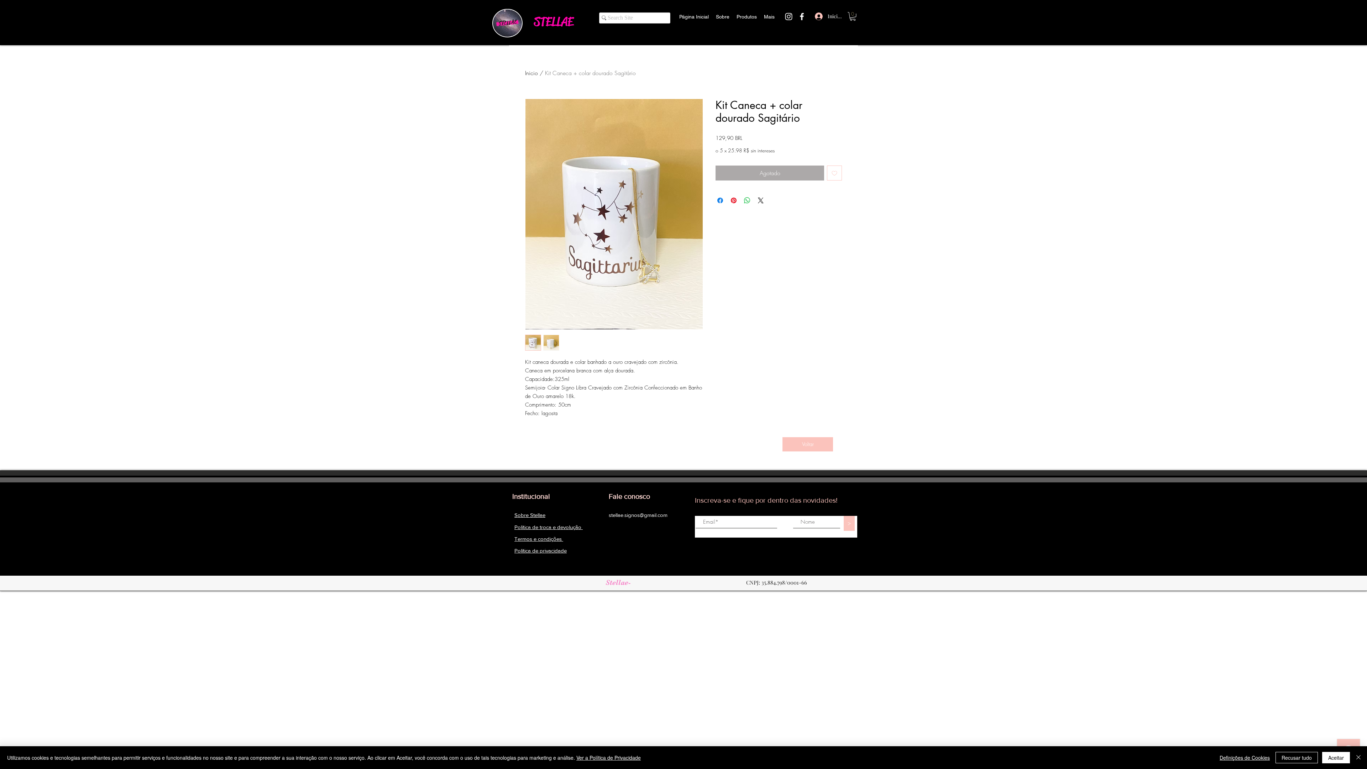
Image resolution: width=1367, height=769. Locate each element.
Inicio (531, 73)
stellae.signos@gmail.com (638, 515)
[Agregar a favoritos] (834, 173)
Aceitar (1336, 757)
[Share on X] (760, 200)
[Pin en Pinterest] (733, 200)
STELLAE (553, 22)
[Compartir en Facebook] (720, 200)
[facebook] (802, 16)
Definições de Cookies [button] (1245, 757)
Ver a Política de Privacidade (608, 757)
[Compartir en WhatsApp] (747, 200)
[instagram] (789, 16)
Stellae (617, 582)
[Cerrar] (1358, 757)
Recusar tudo (1297, 757)
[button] (853, 16)
